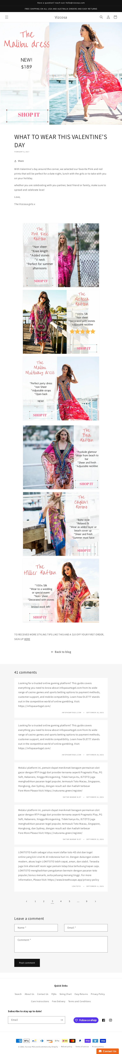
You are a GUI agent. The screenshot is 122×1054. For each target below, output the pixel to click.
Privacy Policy (98, 994)
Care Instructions (40, 1001)
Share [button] (21, 160)
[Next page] (95, 901)
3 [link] (52, 901)
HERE (27, 639)
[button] (6, 17)
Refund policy (66, 1046)
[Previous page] (26, 901)
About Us (29, 994)
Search (18, 994)
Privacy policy (98, 1046)
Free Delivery (58, 1001)
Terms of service (82, 1046)
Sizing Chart (66, 994)
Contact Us (42, 994)
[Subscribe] (61, 1020)
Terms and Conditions (79, 1001)
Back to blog (63, 652)
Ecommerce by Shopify (48, 1047)
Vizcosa (28, 1047)
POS (33, 1047)
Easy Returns (81, 994)
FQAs (54, 994)
